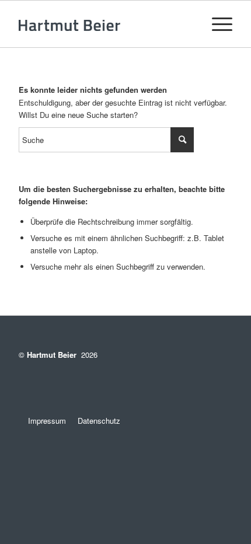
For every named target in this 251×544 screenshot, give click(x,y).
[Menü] (216, 24)
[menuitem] (216, 24)
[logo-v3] (104, 24)
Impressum (42, 420)
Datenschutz (99, 420)
